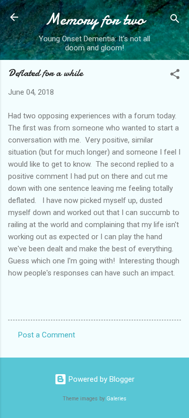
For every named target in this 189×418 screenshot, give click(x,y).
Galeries (116, 398)
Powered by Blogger (101, 379)
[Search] (175, 20)
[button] (175, 76)
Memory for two (94, 19)
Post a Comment (46, 334)
